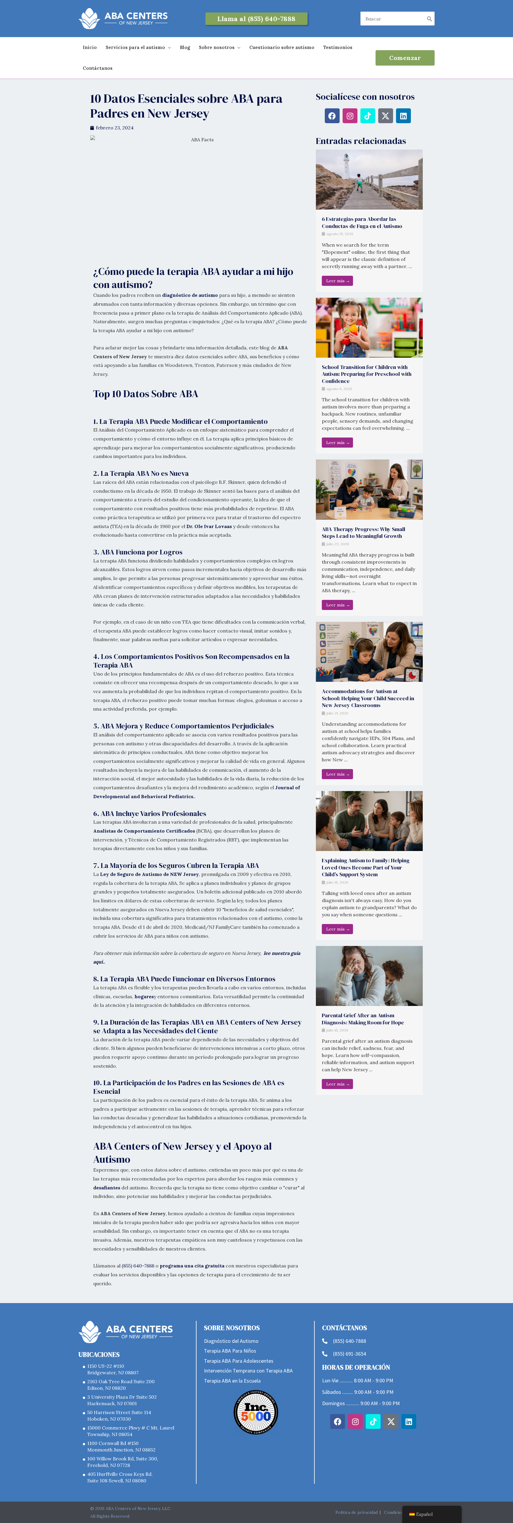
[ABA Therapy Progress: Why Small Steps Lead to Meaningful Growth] (369, 489)
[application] (168, 47)
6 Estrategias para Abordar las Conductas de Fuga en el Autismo (362, 222)
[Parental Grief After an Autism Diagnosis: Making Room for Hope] (369, 975)
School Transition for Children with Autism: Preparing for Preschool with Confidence (366, 374)
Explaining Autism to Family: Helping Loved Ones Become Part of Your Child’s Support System (365, 867)
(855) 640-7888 (138, 1266)
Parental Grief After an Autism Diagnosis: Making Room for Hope (363, 1019)
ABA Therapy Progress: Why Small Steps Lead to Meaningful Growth (363, 532)
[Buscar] (429, 18)
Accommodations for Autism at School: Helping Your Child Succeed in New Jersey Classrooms (368, 698)
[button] (256, 18)
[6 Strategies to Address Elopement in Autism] (369, 179)
